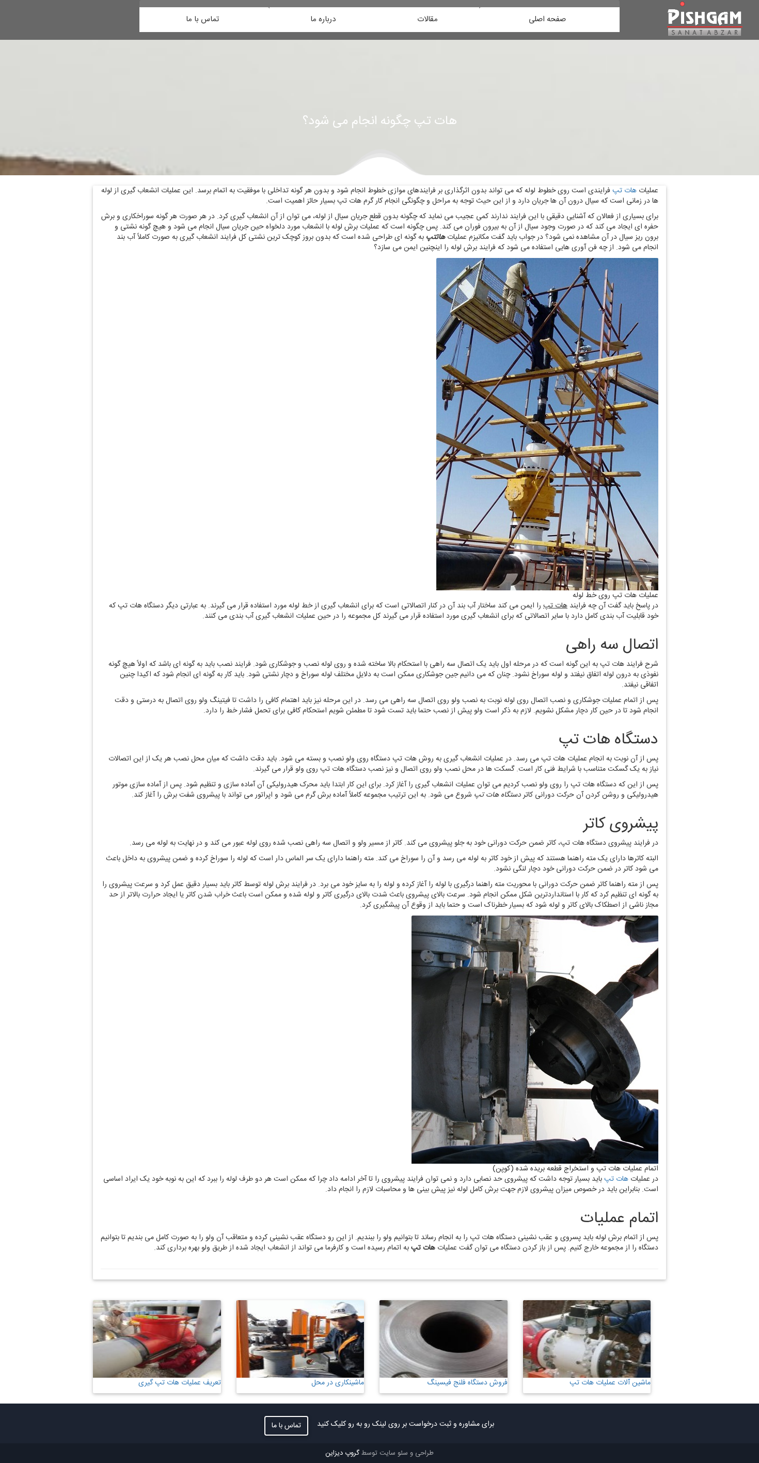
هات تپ (624, 191)
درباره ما (325, 19)
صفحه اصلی (549, 19)
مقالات (429, 19)
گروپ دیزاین (342, 1453)
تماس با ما (204, 19)
